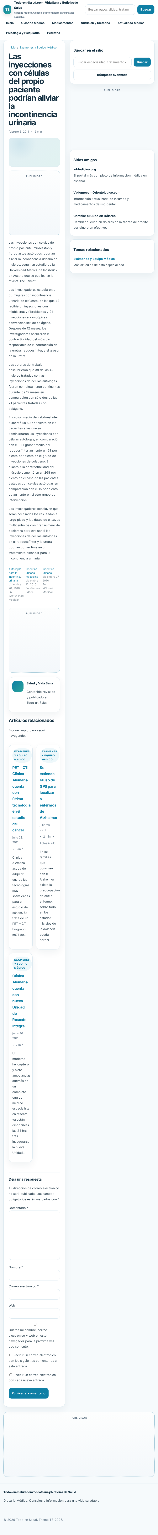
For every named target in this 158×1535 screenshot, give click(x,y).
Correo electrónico (24, 1286)
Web (12, 1305)
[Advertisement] (112, 119)
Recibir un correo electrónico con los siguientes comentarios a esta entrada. (33, 1360)
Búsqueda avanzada (112, 75)
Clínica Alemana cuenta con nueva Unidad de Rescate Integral (20, 1001)
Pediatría (53, 33)
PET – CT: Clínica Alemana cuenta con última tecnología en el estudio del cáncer (21, 798)
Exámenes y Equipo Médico (38, 47)
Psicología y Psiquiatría (23, 33)
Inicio (10, 23)
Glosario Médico (33, 23)
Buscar (145, 9)
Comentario (18, 1208)
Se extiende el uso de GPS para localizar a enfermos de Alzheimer (48, 792)
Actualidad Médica (131, 23)
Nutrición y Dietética (95, 23)
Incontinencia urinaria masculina (34, 572)
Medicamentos (62, 23)
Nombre (16, 1267)
